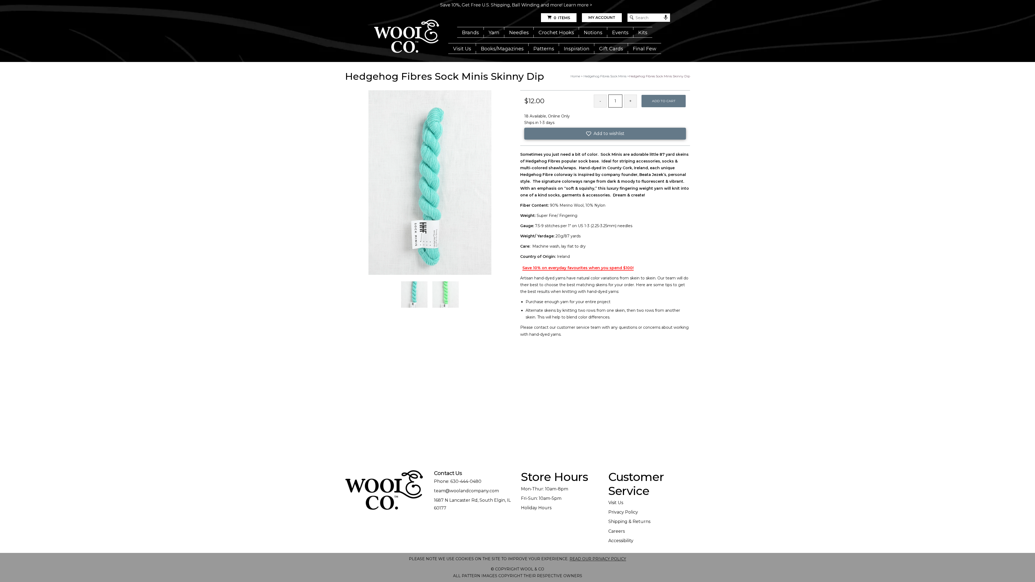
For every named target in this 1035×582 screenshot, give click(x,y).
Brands (470, 33)
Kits (642, 33)
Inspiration (576, 49)
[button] (605, 134)
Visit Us (462, 49)
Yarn (494, 33)
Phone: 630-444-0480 (457, 481)
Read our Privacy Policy (598, 558)
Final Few (644, 49)
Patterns (543, 49)
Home (575, 76)
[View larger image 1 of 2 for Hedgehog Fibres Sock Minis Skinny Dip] (429, 183)
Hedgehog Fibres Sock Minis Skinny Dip (659, 76)
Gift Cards (611, 49)
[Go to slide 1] (414, 294)
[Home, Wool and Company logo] (406, 36)
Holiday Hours (536, 507)
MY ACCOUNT (601, 17)
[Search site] (631, 18)
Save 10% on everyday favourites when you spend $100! (578, 267)
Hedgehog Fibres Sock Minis (605, 76)
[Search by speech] (666, 17)
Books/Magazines (502, 49)
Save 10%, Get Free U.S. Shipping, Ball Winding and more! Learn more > (516, 5)
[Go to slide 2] (445, 294)
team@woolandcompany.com (466, 490)
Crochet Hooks (556, 33)
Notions (593, 33)
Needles (519, 33)
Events (620, 33)
